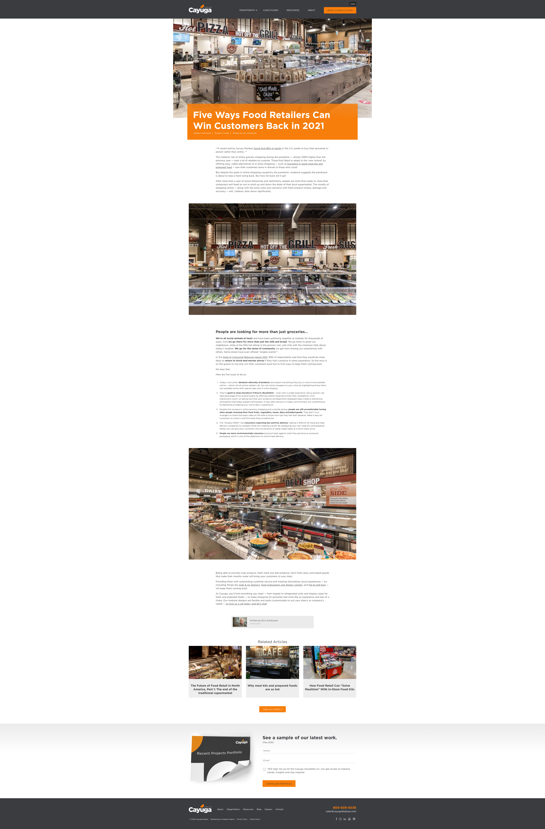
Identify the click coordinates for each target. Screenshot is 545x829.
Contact (280, 809)
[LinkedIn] (345, 821)
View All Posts (272, 709)
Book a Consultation (340, 10)
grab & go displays (249, 585)
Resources (293, 10)
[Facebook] (336, 821)
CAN (353, 4)
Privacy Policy (242, 819)
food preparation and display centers (281, 585)
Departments (247, 10)
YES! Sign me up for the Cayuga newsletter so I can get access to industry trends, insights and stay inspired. (308, 771)
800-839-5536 (344, 807)
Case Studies (270, 10)
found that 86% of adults (267, 148)
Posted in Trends (222, 133)
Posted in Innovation (202, 133)
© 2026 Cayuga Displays (198, 819)
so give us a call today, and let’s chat (246, 603)
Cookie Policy (255, 819)
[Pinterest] (354, 820)
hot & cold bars (317, 585)
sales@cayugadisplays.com (341, 811)
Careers (268, 809)
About (311, 10)
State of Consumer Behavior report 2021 (245, 357)
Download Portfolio (279, 784)
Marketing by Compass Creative (222, 819)
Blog (259, 809)
